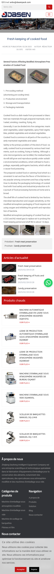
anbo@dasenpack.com (20, 2)
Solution (32, 506)
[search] (49, 7)
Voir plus (23, 322)
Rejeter (34, 569)
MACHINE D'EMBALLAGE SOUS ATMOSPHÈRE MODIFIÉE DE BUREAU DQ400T (34, 376)
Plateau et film (8, 527)
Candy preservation (22, 246)
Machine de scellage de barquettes (12, 521)
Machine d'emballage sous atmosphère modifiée (13, 504)
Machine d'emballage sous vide (13, 512)
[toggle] (49, 14)
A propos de (34, 498)
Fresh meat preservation (26, 242)
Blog (31, 510)
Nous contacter (36, 515)
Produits (32, 502)
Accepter (21, 569)
